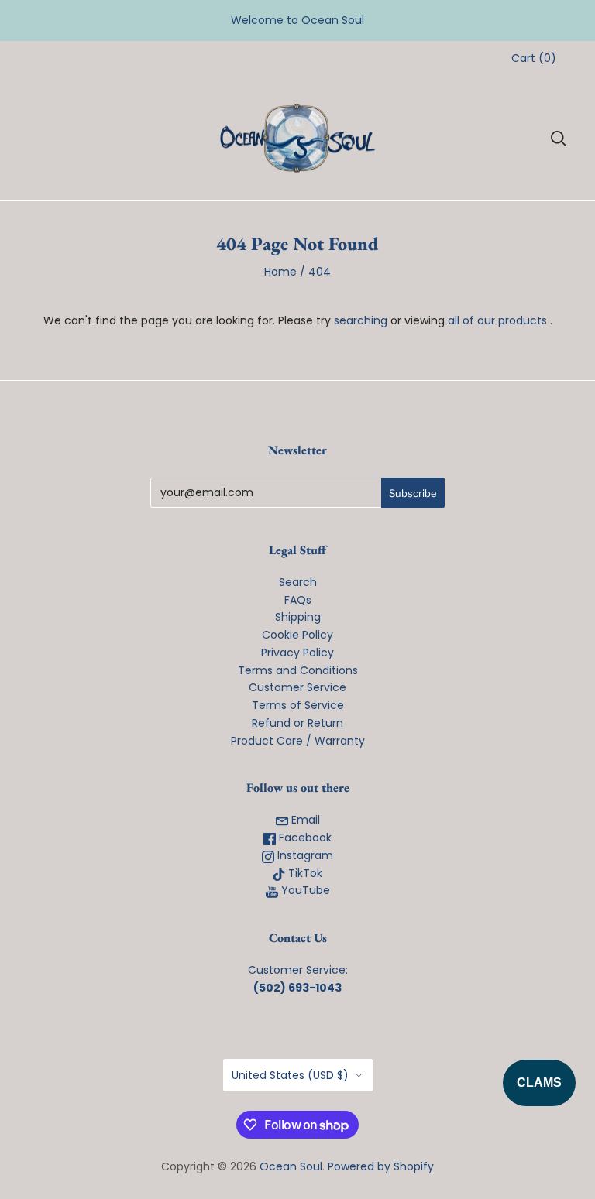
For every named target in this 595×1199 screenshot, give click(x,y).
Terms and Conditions (298, 670)
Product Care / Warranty (298, 741)
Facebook (304, 837)
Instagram (303, 855)
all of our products (497, 320)
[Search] (558, 138)
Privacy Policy (297, 652)
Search (298, 582)
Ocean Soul (291, 1166)
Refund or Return (297, 723)
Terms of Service (298, 705)
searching (360, 320)
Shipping (298, 617)
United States (290, 1075)
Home (280, 271)
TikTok (303, 873)
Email (304, 819)
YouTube (304, 890)
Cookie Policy (297, 634)
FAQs (297, 600)
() (533, 58)
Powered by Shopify (381, 1166)
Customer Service (297, 687)
